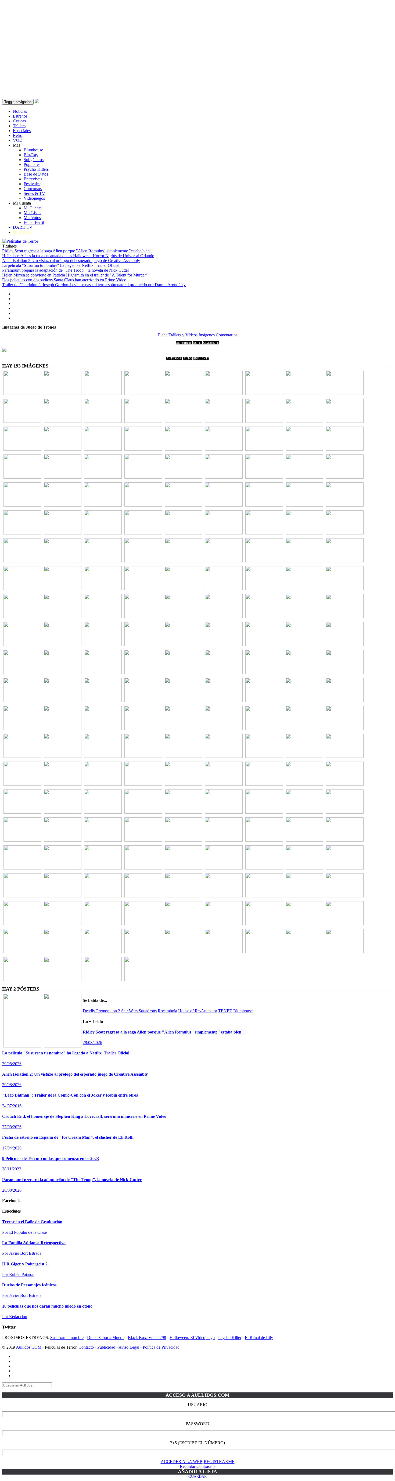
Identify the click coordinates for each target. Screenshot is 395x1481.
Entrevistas (33, 179)
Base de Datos (36, 174)
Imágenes (207, 335)
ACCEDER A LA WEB (182, 1461)
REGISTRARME (219, 1461)
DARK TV (23, 227)
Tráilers (19, 125)
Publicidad (106, 1347)
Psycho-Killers (36, 169)
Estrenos (20, 116)
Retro (17, 135)
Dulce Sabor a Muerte (105, 1337)
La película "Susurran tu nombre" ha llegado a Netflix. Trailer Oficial (60, 265)
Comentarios (226, 335)
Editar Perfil (34, 222)
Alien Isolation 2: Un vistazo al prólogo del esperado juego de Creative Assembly (71, 260)
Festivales (32, 183)
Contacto (86, 1347)
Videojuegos (34, 198)
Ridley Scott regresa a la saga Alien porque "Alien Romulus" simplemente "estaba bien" (77, 251)
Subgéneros (34, 159)
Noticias (20, 111)
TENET (225, 1011)
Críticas (19, 121)
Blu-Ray (31, 154)
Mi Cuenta (33, 208)
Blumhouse (33, 150)
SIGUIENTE (211, 342)
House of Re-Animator (197, 1011)
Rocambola (167, 1011)
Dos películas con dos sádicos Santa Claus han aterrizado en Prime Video (64, 280)
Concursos (33, 188)
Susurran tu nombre (67, 1337)
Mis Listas (32, 212)
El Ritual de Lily (259, 1337)
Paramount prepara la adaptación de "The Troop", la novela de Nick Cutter (65, 270)
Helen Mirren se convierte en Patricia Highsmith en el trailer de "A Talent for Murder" (75, 275)
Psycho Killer (229, 1337)
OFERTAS (22, 232)
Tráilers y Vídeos (183, 335)
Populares (32, 164)
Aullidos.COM (28, 1347)
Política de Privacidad (161, 1347)
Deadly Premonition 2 (101, 1011)
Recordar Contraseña (198, 1466)
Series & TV (34, 193)
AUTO (197, 342)
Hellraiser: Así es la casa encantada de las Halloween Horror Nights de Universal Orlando (78, 255)
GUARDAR (197, 1477)
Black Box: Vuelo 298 (147, 1337)
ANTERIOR (184, 342)
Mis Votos (32, 217)
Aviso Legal (129, 1347)
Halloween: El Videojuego (192, 1337)
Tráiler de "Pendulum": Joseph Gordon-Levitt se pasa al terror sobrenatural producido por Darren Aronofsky (94, 284)
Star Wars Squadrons (139, 1011)
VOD (18, 140)
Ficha (162, 335)
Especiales (22, 130)
